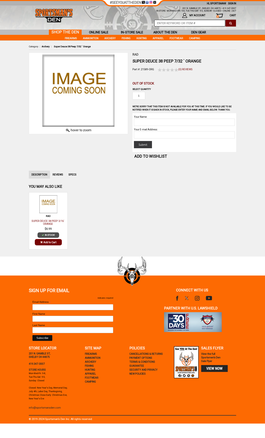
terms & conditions (142, 361)
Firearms (71, 38)
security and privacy (143, 369)
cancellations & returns (146, 353)
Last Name (38, 325)
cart (226, 16)
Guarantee (136, 365)
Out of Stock (143, 83)
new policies (137, 373)
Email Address (41, 302)
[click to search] (230, 23)
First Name (38, 313)
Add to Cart (49, 242)
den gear (198, 32)
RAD (135, 54)
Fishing (126, 38)
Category (33, 46)
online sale (98, 32)
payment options (140, 357)
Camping (194, 38)
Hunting (141, 38)
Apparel (158, 38)
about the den (165, 32)
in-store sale (132, 32)
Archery (46, 46)
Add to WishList (150, 156)
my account (197, 15)
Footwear (176, 38)
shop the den (65, 32)
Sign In (232, 3)
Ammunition (90, 38)
